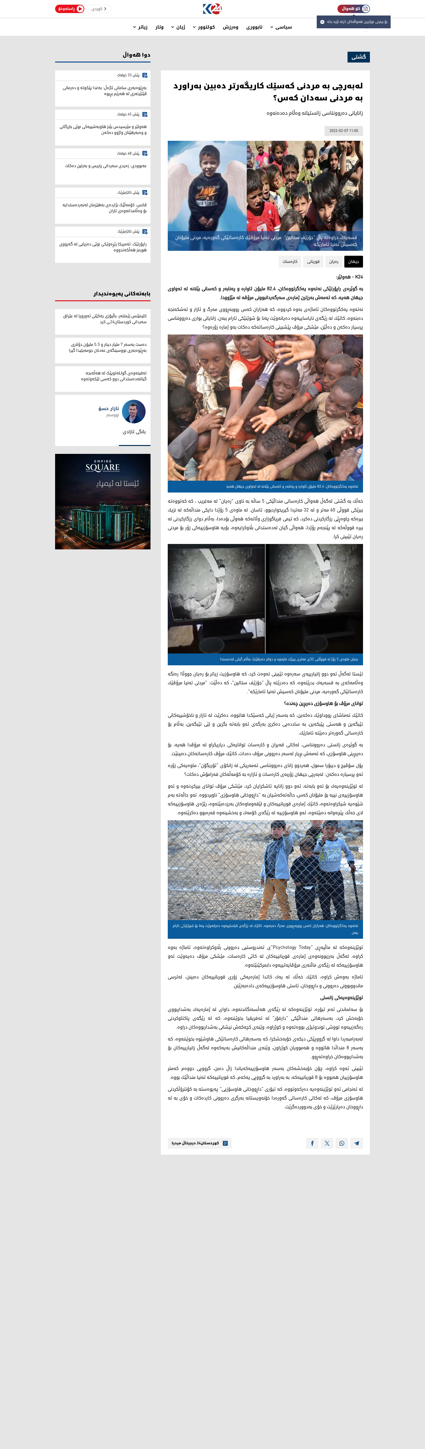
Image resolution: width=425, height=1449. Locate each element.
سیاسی (283, 27)
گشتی (358, 57)
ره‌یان (333, 261)
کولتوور (206, 27)
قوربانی (313, 261)
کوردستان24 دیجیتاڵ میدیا (195, 1143)
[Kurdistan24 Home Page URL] (212, 9)
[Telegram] (356, 1143)
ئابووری (254, 27)
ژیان (180, 27)
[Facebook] (312, 1143)
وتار (159, 27)
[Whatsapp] (341, 1143)
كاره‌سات (290, 261)
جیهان (353, 261)
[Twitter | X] (327, 1143)
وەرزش (230, 27)
